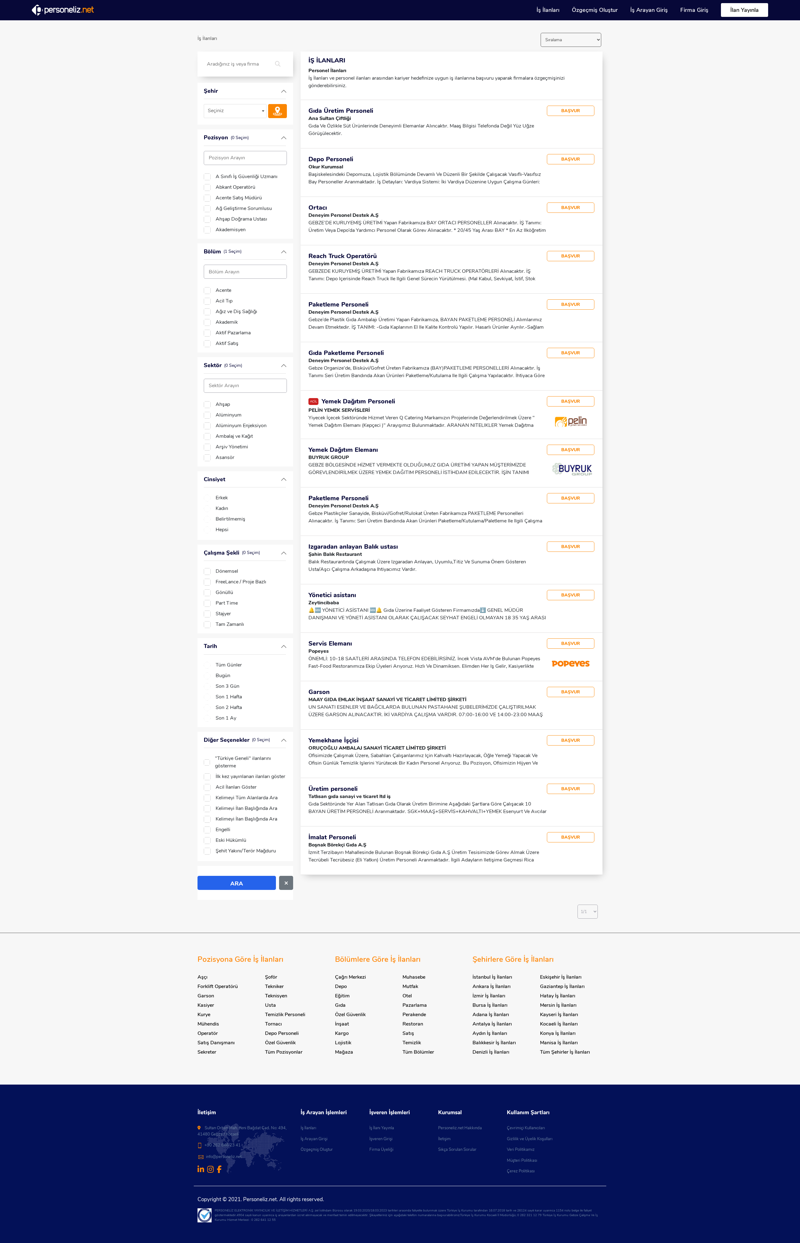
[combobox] (235, 111)
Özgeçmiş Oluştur (595, 10)
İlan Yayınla (744, 10)
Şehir (211, 91)
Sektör (223, 365)
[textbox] (235, 110)
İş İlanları (548, 10)
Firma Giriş (694, 10)
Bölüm (223, 251)
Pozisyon (226, 137)
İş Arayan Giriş (649, 10)
